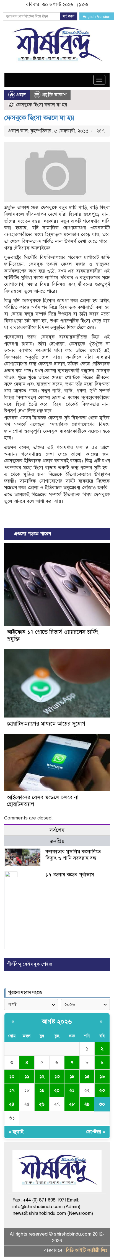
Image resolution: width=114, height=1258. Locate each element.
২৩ (102, 1090)
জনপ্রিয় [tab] (57, 841)
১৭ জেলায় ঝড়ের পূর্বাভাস (69, 875)
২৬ (42, 1104)
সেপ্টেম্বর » (95, 1132)
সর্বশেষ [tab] (57, 830)
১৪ (72, 1076)
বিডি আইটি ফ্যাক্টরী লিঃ (86, 1250)
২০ (56, 1090)
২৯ (87, 1104)
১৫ (87, 1076)
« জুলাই (16, 1132)
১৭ (12, 1090)
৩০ (102, 1104)
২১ (71, 1090)
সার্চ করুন (68, 16)
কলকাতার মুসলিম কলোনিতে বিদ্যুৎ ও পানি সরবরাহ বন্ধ (73, 855)
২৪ (11, 1104)
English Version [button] (96, 16)
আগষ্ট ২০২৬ (57, 1021)
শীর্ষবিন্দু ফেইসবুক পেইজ (29, 964)
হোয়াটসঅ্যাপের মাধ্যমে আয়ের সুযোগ (46, 723)
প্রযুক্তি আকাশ (54, 95)
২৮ (72, 1104)
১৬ (102, 1076)
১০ (11, 1076)
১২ (41, 1076)
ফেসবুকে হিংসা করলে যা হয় (39, 118)
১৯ (42, 1090)
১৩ (57, 1076)
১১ (26, 1076)
